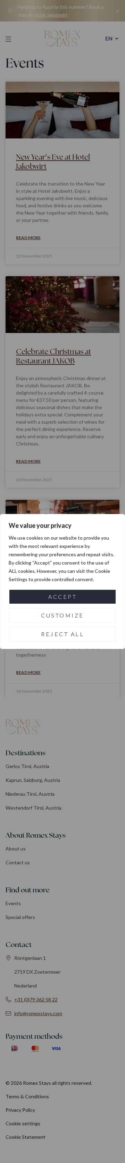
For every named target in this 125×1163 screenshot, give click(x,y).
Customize (62, 615)
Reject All (62, 634)
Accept (62, 596)
